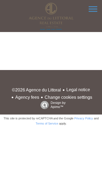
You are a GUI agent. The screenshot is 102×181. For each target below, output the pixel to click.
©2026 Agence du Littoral (36, 90)
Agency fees (27, 97)
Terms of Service (47, 123)
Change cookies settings (68, 97)
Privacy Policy (83, 118)
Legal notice (78, 89)
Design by (58, 105)
